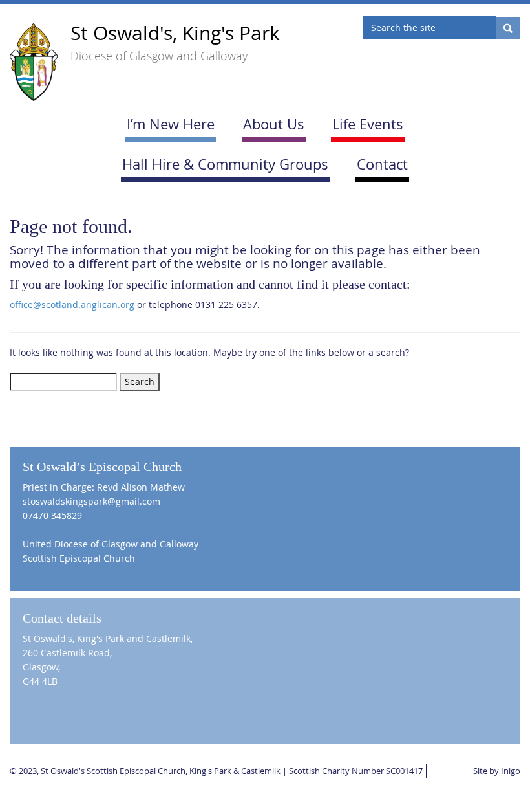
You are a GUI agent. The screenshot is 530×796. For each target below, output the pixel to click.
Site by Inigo (496, 771)
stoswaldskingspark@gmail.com (91, 501)
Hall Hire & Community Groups (225, 164)
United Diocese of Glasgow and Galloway (110, 544)
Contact (382, 164)
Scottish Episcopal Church (79, 558)
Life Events (367, 124)
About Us (273, 124)
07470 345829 (52, 515)
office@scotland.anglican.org (72, 304)
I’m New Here (171, 124)
